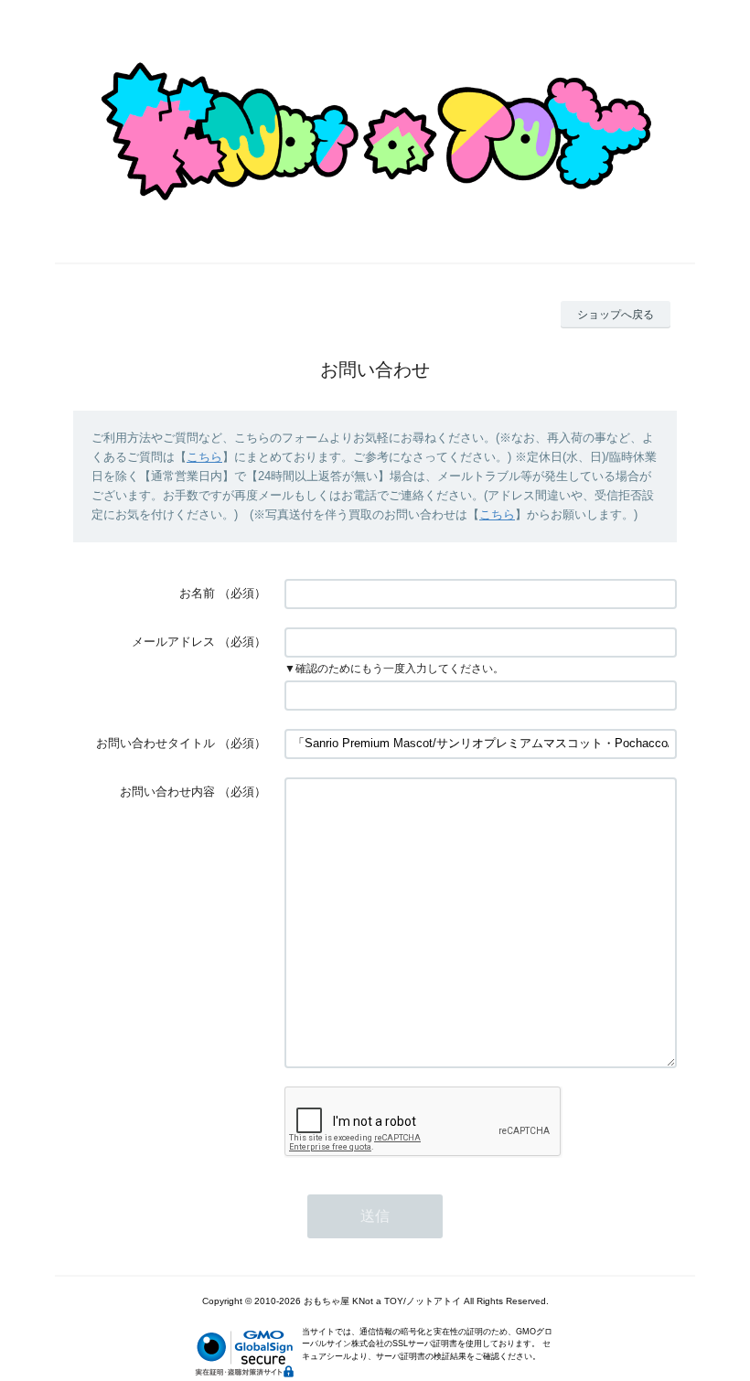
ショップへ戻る (615, 314)
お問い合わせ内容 (167, 791)
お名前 (197, 593)
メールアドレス (173, 641)
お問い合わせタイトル (155, 743)
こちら (204, 457)
